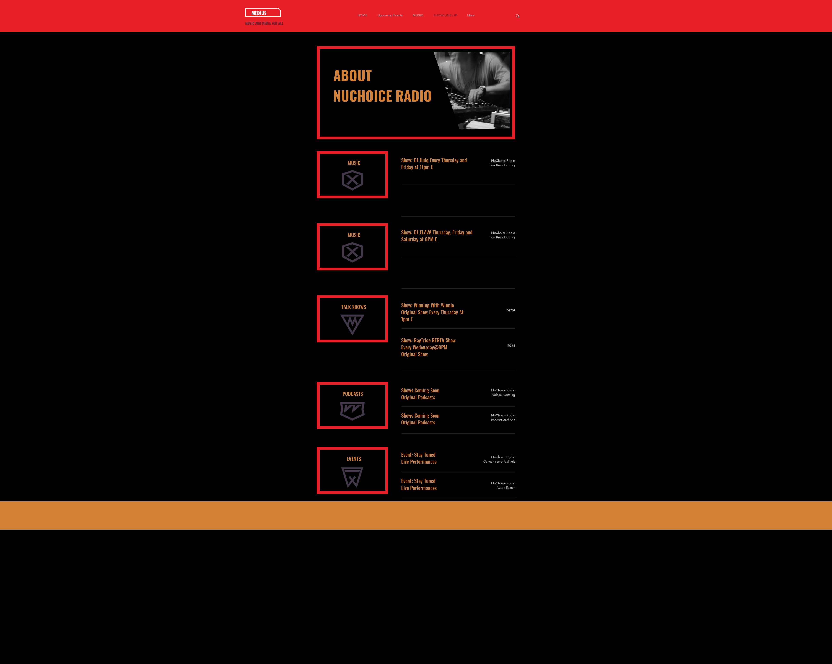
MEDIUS (259, 12)
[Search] (517, 16)
